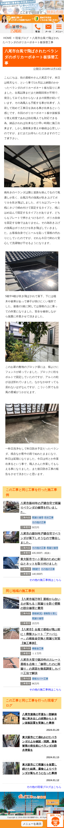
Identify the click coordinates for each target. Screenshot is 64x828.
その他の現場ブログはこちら (44, 786)
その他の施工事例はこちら (45, 579)
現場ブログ (22, 37)
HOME (7, 37)
